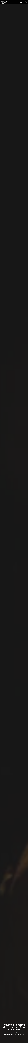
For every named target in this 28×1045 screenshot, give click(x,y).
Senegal (22, 1034)
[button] (21, 2)
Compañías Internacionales (10, 1034)
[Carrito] (26, 2)
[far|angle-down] (14, 1037)
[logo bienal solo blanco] (4, 2)
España (18, 1034)
